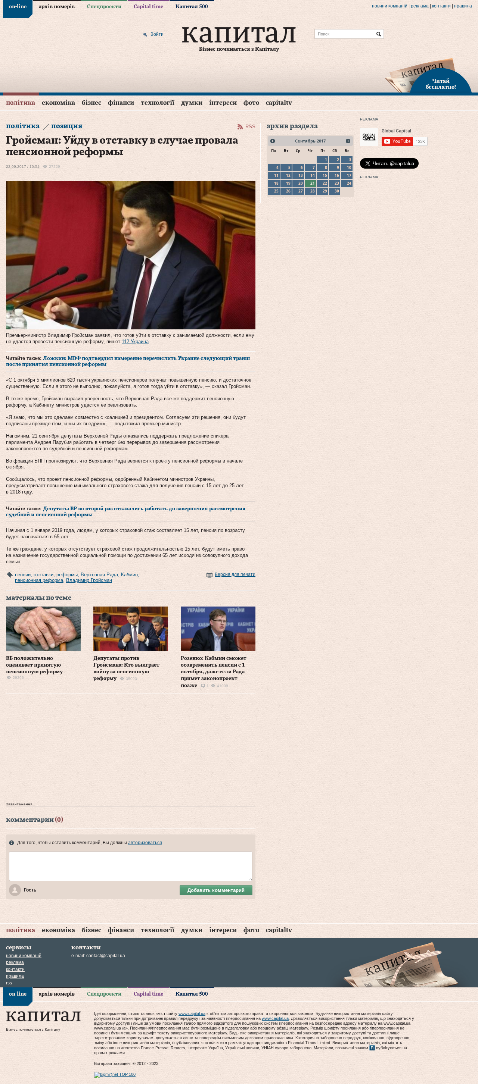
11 (276, 175)
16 (337, 175)
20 (300, 183)
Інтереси (223, 103)
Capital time (148, 6)
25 (276, 191)
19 (288, 183)
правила (463, 6)
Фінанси (121, 103)
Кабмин (129, 574)
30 (337, 191)
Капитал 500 (192, 6)
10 (349, 167)
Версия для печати (235, 574)
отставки (43, 574)
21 (312, 183)
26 (288, 191)
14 (312, 175)
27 (300, 191)
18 (276, 183)
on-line (18, 6)
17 (349, 175)
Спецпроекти (104, 6)
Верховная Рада (99, 574)
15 (325, 175)
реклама (420, 6)
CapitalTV (279, 103)
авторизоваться (145, 842)
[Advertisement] (130, 749)
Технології (157, 103)
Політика (20, 103)
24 (349, 183)
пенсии (23, 574)
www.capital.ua (192, 1013)
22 (325, 183)
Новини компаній (389, 6)
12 (288, 175)
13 (300, 175)
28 (312, 191)
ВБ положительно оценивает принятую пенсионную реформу (34, 665)
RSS (250, 126)
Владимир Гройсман (89, 580)
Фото (251, 103)
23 (337, 183)
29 (325, 191)
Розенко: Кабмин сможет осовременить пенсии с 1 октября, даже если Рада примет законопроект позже (213, 672)
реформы (67, 574)
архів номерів (57, 6)
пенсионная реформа (39, 580)
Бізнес (91, 103)
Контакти (441, 6)
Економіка (58, 103)
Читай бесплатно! (441, 84)
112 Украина (135, 341)
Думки (191, 103)
